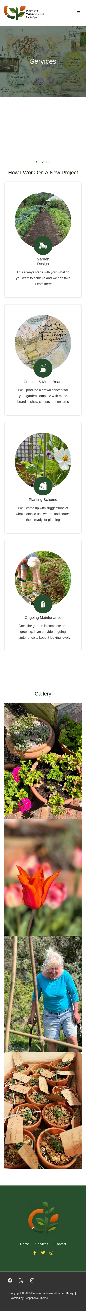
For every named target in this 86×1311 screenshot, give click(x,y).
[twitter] (21, 1280)
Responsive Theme (36, 1298)
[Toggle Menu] (78, 13)
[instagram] (32, 1280)
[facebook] (10, 1280)
